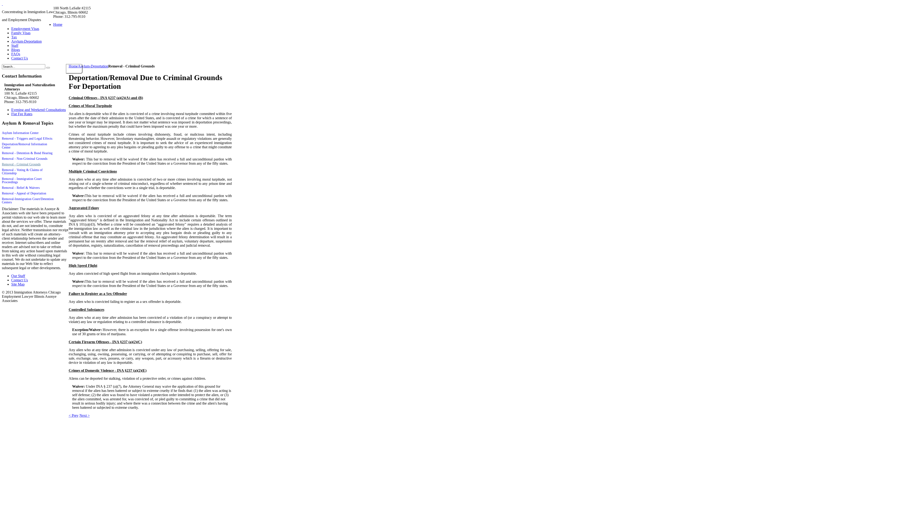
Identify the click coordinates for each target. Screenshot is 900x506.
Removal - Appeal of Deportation (24, 193)
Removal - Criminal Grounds (21, 164)
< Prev (74, 415)
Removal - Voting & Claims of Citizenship (22, 171)
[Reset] (48, 67)
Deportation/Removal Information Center (24, 145)
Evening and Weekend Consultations (38, 110)
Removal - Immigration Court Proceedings (22, 180)
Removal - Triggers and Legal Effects (27, 138)
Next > (84, 415)
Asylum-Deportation (93, 66)
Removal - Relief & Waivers (21, 188)
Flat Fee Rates (21, 114)
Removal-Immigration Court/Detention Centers (28, 200)
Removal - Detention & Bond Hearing (27, 153)
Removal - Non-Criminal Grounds (24, 158)
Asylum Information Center (20, 133)
